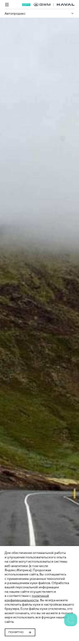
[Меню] (7, 4)
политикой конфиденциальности (27, 598)
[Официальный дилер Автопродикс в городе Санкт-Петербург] (54, 4)
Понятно (16, 632)
